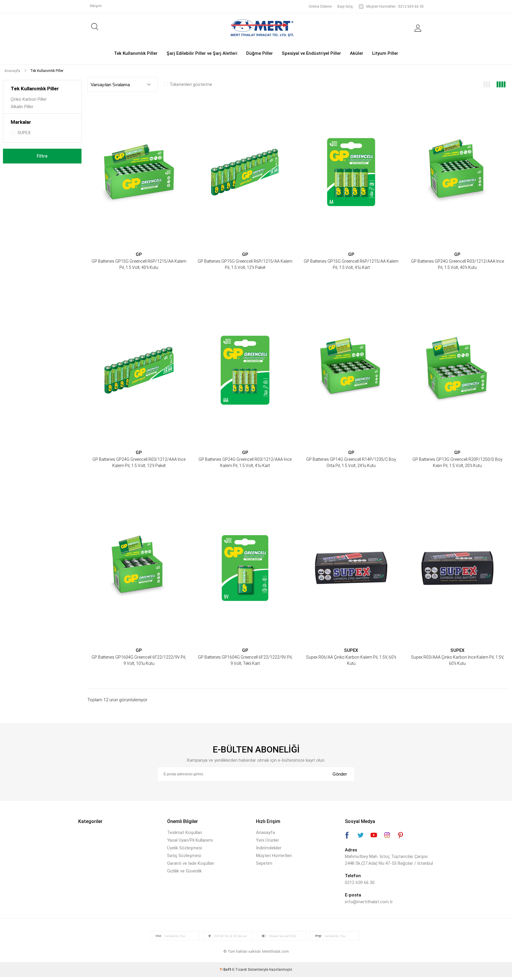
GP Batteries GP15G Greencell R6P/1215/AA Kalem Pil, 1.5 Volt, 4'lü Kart (351, 264)
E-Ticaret (239, 970)
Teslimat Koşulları (184, 832)
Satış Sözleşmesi (184, 855)
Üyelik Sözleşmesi (184, 848)
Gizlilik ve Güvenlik (184, 871)
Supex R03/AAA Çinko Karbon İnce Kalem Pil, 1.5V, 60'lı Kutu (457, 660)
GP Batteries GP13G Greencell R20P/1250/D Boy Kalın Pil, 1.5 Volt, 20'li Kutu (457, 462)
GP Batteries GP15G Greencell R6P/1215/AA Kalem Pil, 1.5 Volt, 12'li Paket (245, 264)
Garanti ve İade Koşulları (190, 863)
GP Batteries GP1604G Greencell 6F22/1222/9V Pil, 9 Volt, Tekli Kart (245, 660)
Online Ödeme (320, 6)
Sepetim (264, 863)
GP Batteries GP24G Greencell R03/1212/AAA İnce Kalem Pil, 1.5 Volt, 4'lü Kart (245, 462)
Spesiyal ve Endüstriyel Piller (311, 53)
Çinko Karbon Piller (29, 99)
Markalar (21, 122)
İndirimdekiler (268, 848)
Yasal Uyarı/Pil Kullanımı (190, 840)
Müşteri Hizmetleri (274, 855)
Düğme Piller (259, 53)
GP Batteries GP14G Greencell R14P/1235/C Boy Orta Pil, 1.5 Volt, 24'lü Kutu (351, 462)
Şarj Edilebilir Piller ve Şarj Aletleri (202, 53)
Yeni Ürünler (267, 840)
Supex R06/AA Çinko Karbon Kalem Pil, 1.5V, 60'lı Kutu (351, 660)
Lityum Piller (385, 53)
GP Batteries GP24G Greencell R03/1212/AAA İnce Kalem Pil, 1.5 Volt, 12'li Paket (138, 462)
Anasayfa (265, 832)
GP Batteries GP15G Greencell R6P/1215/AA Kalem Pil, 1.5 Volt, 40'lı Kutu (139, 264)
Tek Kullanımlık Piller (136, 53)
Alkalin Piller (22, 106)
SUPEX (351, 650)
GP (139, 254)
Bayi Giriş (345, 6)
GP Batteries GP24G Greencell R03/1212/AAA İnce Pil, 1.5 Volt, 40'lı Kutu (457, 264)
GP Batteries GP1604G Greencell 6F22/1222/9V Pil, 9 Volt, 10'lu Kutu (139, 660)
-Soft (226, 970)
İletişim (96, 6)
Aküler (356, 53)
